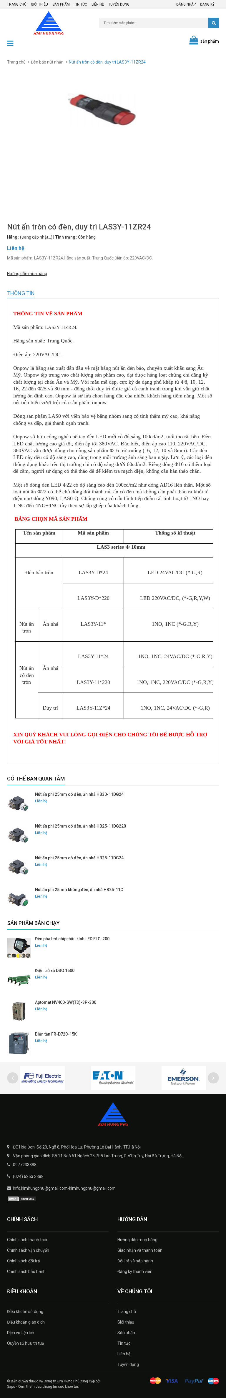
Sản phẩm (61, 4)
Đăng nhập (186, 4)
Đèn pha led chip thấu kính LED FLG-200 (72, 938)
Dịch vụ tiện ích (20, 1332)
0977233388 (24, 1164)
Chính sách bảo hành (26, 1271)
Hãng (12, 237)
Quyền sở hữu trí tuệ (25, 1343)
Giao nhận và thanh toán (139, 1250)
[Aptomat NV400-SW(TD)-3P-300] (19, 1011)
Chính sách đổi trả (23, 1261)
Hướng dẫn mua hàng (27, 273)
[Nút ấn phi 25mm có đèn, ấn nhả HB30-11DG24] (19, 803)
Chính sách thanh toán (28, 1239)
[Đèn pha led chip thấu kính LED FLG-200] (19, 948)
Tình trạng (65, 237)
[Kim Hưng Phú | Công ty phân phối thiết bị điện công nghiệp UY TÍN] (113, 1114)
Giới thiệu (39, 4)
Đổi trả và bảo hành (135, 1261)
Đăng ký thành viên (134, 1271)
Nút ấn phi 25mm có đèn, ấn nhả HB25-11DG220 (80, 826)
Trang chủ (16, 4)
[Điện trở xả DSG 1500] (19, 980)
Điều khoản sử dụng (25, 1311)
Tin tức (80, 4)
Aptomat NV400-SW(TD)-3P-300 (65, 1002)
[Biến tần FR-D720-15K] (19, 1043)
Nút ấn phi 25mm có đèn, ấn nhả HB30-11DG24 (79, 794)
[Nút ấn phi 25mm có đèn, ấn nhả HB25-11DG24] (19, 867)
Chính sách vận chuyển (28, 1250)
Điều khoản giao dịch (26, 1322)
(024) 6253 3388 (28, 1176)
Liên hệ (98, 4)
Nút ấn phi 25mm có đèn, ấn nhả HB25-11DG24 (79, 858)
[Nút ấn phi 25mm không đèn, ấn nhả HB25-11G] (19, 899)
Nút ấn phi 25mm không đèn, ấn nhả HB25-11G (79, 889)
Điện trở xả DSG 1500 (54, 970)
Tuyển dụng (118, 4)
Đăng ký (207, 4)
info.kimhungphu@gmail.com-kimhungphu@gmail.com (64, 1188)
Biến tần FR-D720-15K (56, 1034)
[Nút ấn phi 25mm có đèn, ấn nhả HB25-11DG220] (19, 835)
